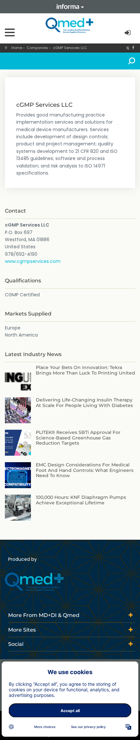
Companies (37, 47)
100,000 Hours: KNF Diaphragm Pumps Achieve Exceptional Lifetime (81, 500)
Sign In (128, 33)
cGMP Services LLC (70, 47)
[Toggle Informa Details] (70, 6)
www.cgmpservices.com (33, 261)
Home (16, 47)
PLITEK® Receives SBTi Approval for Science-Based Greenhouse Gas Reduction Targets (78, 437)
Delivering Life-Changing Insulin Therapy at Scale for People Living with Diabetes (84, 402)
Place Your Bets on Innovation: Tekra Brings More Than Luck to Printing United (85, 370)
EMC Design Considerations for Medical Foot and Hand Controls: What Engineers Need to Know (84, 470)
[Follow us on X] (127, 47)
